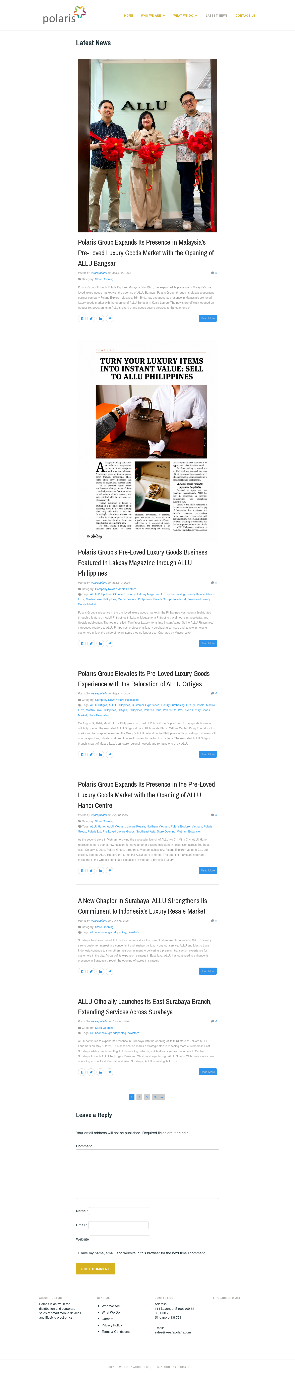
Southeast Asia (145, 831)
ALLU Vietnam (116, 826)
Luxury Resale (195, 594)
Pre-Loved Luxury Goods (119, 831)
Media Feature (127, 599)
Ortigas (122, 710)
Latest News (217, 15)
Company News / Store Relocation (117, 700)
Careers (107, 1318)
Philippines (145, 599)
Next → (158, 1097)
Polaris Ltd (179, 599)
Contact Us (245, 15)
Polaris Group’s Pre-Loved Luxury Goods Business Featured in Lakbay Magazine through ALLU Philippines (142, 562)
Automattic (183, 1367)
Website (82, 1239)
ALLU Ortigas (98, 705)
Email (81, 1224)
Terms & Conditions (116, 1331)
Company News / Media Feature (115, 589)
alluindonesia (98, 932)
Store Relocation (99, 715)
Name (82, 1210)
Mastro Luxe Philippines (101, 599)
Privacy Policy (112, 1325)
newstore (133, 932)
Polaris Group (162, 599)
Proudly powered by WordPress (126, 1367)
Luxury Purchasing (173, 594)
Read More (208, 318)
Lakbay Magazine (148, 594)
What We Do (183, 15)
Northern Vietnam (158, 826)
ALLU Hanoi (97, 826)
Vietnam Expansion (189, 831)
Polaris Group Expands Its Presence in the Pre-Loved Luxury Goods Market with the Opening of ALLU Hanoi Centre (146, 795)
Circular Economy (124, 594)
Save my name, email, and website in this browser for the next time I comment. (143, 1252)
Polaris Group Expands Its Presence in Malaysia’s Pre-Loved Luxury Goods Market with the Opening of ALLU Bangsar (146, 252)
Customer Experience (145, 705)
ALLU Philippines (101, 594)
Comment (84, 1145)
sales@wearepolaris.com (173, 1332)
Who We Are (151, 15)
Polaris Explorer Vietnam (186, 826)
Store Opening (104, 279)
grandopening (117, 932)
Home (128, 15)
